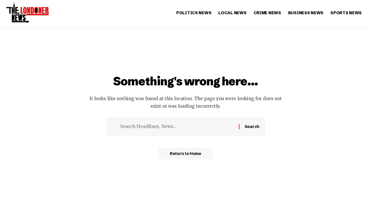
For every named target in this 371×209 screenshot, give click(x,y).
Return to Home (185, 153)
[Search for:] (177, 126)
